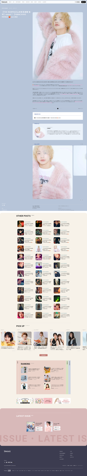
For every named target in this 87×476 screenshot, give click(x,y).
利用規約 (68, 465)
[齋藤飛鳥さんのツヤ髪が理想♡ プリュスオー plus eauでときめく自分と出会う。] (73, 340)
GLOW (45, 470)
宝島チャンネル (14, 470)
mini (26, 470)
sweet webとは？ (65, 465)
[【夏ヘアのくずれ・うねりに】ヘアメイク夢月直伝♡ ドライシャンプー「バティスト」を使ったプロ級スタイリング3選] (41, 340)
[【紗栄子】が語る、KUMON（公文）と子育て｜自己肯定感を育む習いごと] (24, 340)
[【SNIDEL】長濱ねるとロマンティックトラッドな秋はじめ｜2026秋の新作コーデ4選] (57, 340)
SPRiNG (39, 470)
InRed (17, 470)
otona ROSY (36, 470)
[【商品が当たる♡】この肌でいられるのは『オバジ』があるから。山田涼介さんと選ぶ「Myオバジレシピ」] (8, 340)
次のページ (80, 108)
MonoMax (48, 470)
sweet (24, 470)
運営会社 (71, 465)
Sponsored (13, 350)
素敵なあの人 (29, 470)
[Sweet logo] (4, 2)
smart (50, 470)
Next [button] (82, 200)
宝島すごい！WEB (62, 470)
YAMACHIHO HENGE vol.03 (63, 85)
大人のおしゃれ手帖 (21, 470)
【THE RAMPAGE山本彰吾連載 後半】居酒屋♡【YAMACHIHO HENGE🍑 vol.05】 (48, 117)
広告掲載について (75, 465)
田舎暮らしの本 (57, 470)
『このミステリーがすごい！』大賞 (68, 470)
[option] (53, 172)
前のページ (35, 108)
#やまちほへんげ (4, 210)
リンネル (33, 470)
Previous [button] (80, 200)
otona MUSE (42, 470)
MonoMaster (53, 470)
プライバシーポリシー (80, 465)
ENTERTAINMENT (5, 8)
